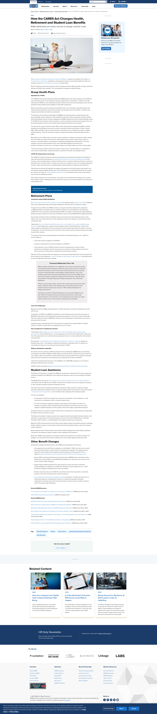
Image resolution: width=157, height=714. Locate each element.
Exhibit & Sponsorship (85, 675)
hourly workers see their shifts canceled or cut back (47, 202)
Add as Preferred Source (59, 33)
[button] (121, 6)
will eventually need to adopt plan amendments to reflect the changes (60, 341)
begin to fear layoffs (80, 202)
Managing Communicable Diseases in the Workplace (48, 190)
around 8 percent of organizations (41, 391)
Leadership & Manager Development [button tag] (80, 531)
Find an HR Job (107, 680)
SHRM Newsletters (108, 673)
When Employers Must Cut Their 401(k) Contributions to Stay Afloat (50, 519)
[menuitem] (113, 1)
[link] (34, 11)
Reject (121, 708)
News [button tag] (32, 15)
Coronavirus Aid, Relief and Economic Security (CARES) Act (50, 79)
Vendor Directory (108, 683)
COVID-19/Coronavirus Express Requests (42, 495)
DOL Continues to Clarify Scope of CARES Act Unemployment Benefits (51, 504)
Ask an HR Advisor (108, 670)
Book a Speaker (83, 680)
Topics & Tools (107, 678)
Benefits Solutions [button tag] (42, 531)
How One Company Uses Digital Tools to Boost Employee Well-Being (45, 598)
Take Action (57, 680)
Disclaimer (67, 700)
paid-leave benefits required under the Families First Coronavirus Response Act (63, 454)
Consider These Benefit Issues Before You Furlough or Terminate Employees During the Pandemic (59, 514)
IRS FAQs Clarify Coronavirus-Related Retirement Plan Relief (48, 501)
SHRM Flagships (108, 675)
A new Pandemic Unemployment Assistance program (49, 477)
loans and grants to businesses (50, 83)
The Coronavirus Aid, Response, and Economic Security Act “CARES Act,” (52, 491)
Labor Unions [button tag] (62, 531)
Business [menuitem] (40, 1)
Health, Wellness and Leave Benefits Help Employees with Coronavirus (51, 523)
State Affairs (57, 675)
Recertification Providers (86, 678)
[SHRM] (33, 6)
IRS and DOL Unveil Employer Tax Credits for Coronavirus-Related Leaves (52, 511)
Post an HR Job (34, 680)
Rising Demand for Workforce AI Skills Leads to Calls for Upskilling (111, 598)
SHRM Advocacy (59, 670)
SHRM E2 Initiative (59, 683)
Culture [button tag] (53, 531)
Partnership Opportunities (86, 670)
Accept (134, 708)
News (34, 592)
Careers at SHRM (34, 673)
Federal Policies (58, 673)
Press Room (33, 675)
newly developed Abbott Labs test (56, 172)
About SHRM (33, 670)
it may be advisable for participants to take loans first (65, 256)
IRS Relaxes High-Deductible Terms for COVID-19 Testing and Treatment (51, 508)
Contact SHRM (34, 678)
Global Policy (58, 678)
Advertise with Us (84, 673)
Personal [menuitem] (33, 1)
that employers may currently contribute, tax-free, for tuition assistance (69, 380)
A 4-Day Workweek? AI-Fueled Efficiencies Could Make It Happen (77, 598)
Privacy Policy (14, 711)
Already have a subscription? (90, 633)
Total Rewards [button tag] (41, 535)
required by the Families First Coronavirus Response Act (69, 159)
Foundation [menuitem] (48, 1)
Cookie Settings (108, 708)
